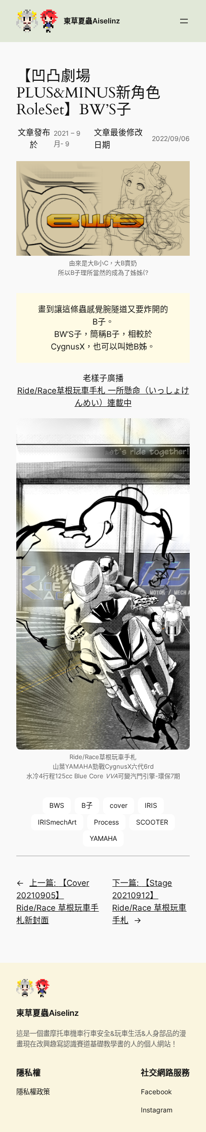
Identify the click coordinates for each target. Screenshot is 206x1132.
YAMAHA (103, 838)
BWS (56, 805)
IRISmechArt (57, 822)
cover (118, 805)
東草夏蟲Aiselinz (92, 21)
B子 (86, 805)
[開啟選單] (184, 21)
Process (106, 822)
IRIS (151, 805)
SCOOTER (152, 822)
